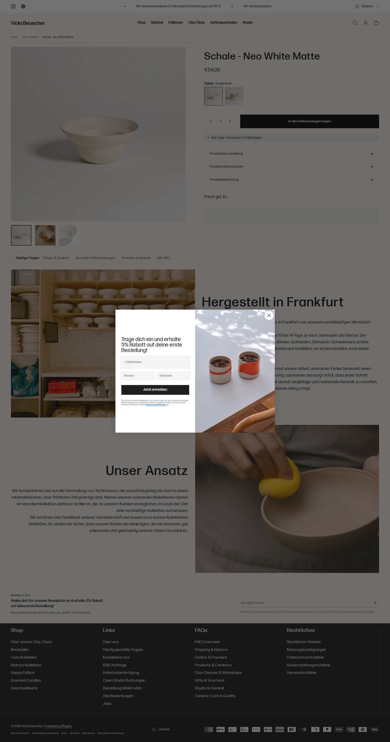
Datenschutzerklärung (156, 404)
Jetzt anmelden (155, 390)
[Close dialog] (269, 315)
